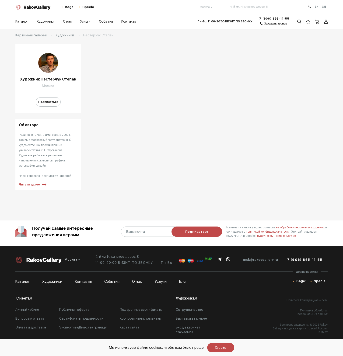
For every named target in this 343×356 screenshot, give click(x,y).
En (316, 6)
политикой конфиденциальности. (268, 231)
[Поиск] (299, 21)
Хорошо (221, 347)
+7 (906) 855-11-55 (273, 18)
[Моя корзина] (317, 21)
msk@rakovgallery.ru (260, 260)
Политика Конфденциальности (307, 300)
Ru (310, 6)
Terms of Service (285, 235)
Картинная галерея (31, 35)
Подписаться (48, 102)
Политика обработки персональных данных (313, 312)
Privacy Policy (265, 235)
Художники (65, 35)
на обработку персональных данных (300, 227)
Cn (324, 6)
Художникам (186, 298)
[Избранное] (308, 21)
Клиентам (23, 298)
